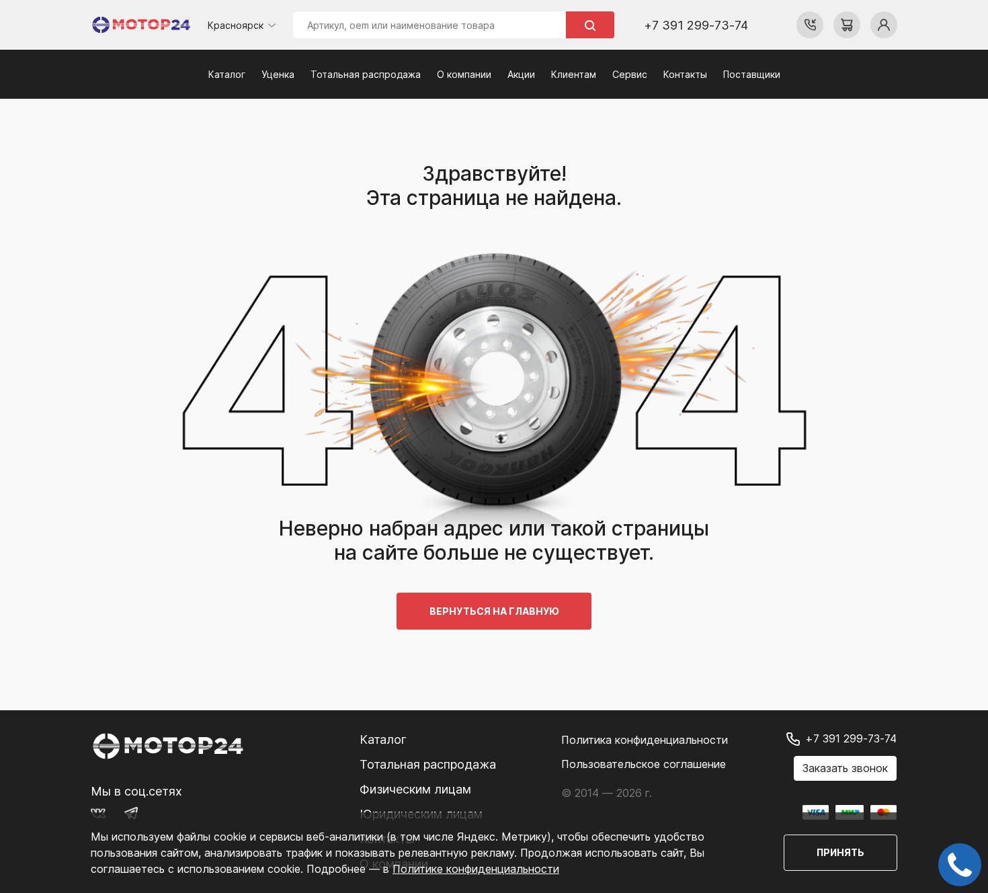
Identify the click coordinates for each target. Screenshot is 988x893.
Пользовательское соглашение (643, 764)
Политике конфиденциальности (476, 869)
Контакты (685, 74)
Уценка (277, 74)
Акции (521, 74)
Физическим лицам (415, 789)
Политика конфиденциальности (644, 740)
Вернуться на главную (494, 611)
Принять (840, 852)
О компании (464, 74)
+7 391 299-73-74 (696, 25)
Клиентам (573, 74)
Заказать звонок (845, 768)
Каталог (226, 74)
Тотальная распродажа (366, 74)
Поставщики (751, 74)
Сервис (629, 74)
